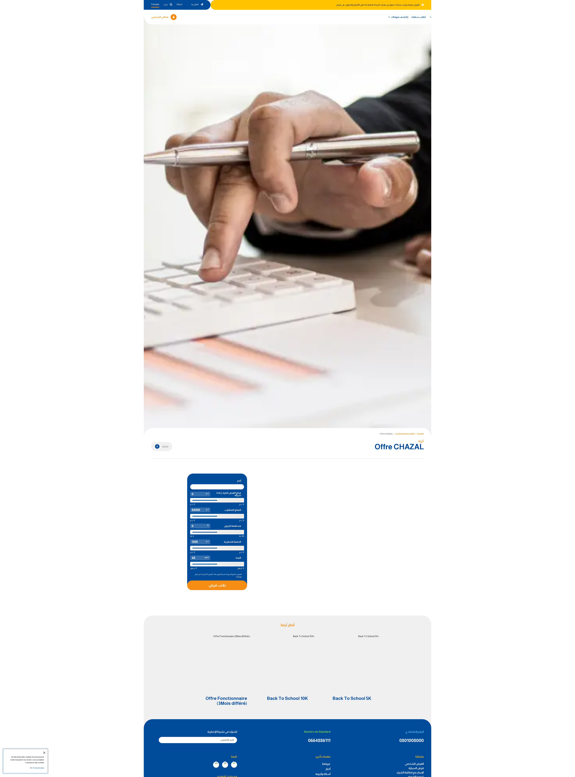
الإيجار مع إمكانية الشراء (410, 772)
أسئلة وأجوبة (322, 774)
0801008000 (411, 740)
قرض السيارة (416, 768)
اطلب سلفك (418, 17)
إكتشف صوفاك (399, 17)
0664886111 (319, 740)
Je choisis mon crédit (405, 434)
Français (155, 4)
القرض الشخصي (414, 763)
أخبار (328, 768)
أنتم (239, 481)
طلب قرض (217, 585)
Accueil (420, 434)
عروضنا (326, 763)
